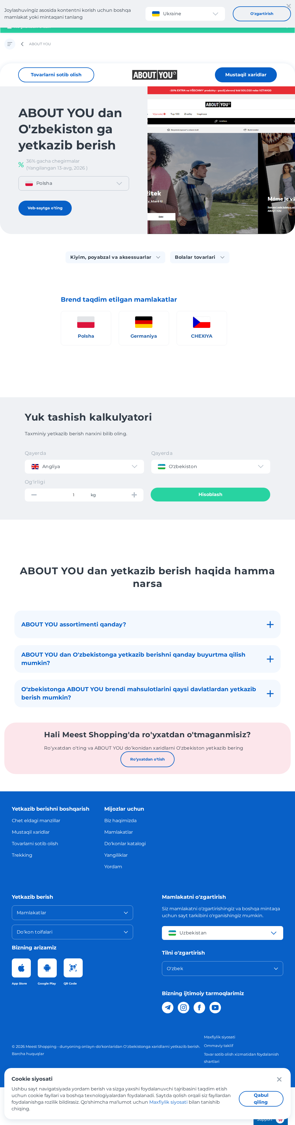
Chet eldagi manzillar (36, 820)
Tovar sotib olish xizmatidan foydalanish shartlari (241, 1058)
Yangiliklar (116, 855)
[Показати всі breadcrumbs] (9, 44)
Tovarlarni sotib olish (56, 74)
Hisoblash (210, 494)
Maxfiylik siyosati (219, 1037)
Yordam (113, 866)
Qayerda (35, 453)
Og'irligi (35, 482)
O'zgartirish (261, 13)
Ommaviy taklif (218, 1045)
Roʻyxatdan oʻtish (147, 759)
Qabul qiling (261, 1098)
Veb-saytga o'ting (45, 208)
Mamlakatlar (118, 832)
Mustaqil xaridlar (245, 74)
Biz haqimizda (120, 820)
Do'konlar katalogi (125, 843)
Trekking (22, 855)
